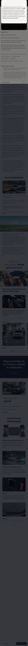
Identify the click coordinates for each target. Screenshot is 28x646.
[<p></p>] (24, 8)
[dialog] (14, 323)
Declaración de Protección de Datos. (10, 18)
